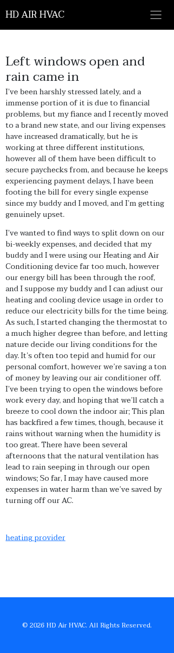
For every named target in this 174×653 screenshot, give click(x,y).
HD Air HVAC (35, 15)
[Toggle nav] (155, 15)
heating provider (35, 537)
